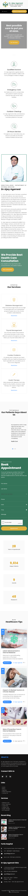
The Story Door (15, 892)
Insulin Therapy (6, 808)
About (3, 788)
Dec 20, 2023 (12, 823)
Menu (5, 11)
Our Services (14, 42)
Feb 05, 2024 (12, 838)
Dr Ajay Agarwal (17, 663)
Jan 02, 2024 (12, 830)
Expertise (4, 790)
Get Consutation (7, 269)
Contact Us (5, 793)
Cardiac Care (5, 807)
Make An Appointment (19, 11)
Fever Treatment (6, 804)
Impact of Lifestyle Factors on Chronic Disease (13, 691)
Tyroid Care (5, 805)
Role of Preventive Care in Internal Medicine (12, 730)
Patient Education (6, 791)
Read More (14, 315)
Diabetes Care (5, 802)
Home (3, 787)
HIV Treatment (6, 810)
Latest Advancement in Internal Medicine (11, 652)
